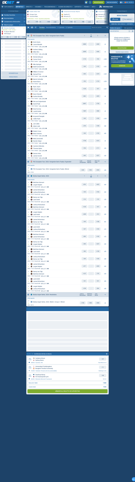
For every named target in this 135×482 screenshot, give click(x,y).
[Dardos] (32, 27)
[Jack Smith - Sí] (98, 302)
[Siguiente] (24, 25)
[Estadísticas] (40, 46)
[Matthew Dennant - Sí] (90, 302)
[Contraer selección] (22, 48)
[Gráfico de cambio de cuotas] (42, 46)
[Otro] (93, 31)
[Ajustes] (121, 2)
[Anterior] (20, 25)
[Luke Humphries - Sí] (83, 170)
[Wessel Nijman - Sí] (90, 170)
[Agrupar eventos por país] (24, 48)
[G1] (84, 44)
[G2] (98, 44)
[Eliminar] (107, 354)
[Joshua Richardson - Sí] (83, 302)
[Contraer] (24, 131)
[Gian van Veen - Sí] (98, 170)
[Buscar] (107, 27)
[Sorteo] (44, 46)
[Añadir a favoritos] (24, 28)
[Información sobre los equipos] (46, 46)
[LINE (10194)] (28, 27)
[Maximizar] (24, 15)
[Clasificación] (46, 187)
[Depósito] (90, 2)
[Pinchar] (28, 42)
